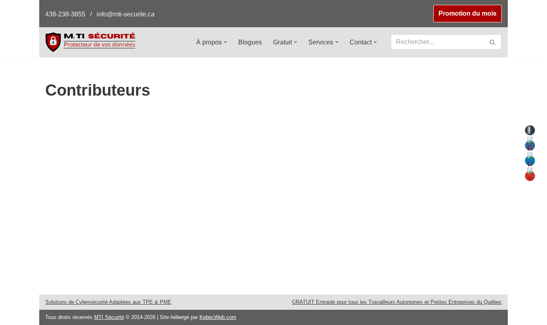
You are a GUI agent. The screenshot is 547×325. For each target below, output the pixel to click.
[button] (225, 42)
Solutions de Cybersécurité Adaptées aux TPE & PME (108, 302)
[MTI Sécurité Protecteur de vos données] (90, 42)
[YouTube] (214, 150)
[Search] (493, 42)
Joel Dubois (200, 132)
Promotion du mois (467, 13)
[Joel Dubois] (123, 117)
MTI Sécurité (109, 317)
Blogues (250, 42)
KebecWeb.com (217, 317)
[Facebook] (181, 150)
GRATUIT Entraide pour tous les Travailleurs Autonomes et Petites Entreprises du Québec (397, 302)
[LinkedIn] (198, 150)
